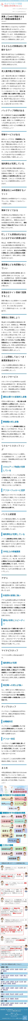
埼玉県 (16, 975)
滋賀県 (7, 988)
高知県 (16, 998)
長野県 (12, 981)
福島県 (5, 971)
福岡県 (3, 1003)
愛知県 (14, 983)
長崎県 (12, 1003)
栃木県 (7, 975)
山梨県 (7, 981)
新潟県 (3, 981)
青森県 (7, 969)
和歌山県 (5, 989)
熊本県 (16, 1003)
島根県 (7, 994)
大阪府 (16, 988)
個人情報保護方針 (9, 1009)
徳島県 (3, 998)
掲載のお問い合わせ (17, 1010)
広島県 (16, 994)
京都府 (12, 988)
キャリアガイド (14, 1015)
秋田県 (21, 969)
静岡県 (9, 983)
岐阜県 (5, 983)
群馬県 (12, 975)
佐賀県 (7, 1003)
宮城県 (16, 969)
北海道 (3, 969)
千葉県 (21, 975)
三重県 (3, 988)
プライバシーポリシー (18, 1009)
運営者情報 (2, 1009)
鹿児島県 (5, 1005)
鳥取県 (3, 994)
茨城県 (3, 975)
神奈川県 (5, 977)
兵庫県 (21, 988)
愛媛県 (12, 998)
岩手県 (12, 969)
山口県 (21, 994)
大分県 (21, 1003)
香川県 (7, 998)
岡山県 (12, 994)
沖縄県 (10, 1005)
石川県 (21, 981)
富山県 (16, 981)
